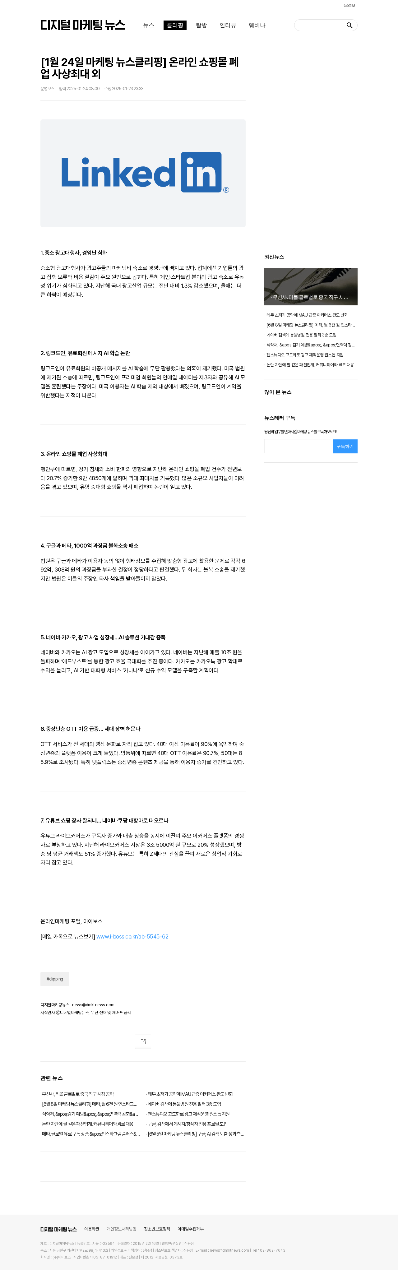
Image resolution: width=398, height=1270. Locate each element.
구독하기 (345, 446)
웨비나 (257, 25)
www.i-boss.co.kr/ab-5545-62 (132, 936)
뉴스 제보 (349, 5)
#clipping (55, 978)
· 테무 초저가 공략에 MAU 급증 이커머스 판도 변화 (306, 315)
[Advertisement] (311, 148)
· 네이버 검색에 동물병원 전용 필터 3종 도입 (300, 334)
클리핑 (175, 25)
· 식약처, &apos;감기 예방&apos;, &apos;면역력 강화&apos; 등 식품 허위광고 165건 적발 (310, 344)
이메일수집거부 (191, 1228)
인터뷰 (228, 25)
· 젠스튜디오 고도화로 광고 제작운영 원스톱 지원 (304, 354)
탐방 (201, 25)
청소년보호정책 (157, 1228)
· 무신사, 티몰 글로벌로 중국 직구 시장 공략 (314, 297)
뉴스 (148, 25)
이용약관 (91, 1228)
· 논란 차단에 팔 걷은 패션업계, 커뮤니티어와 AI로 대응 (309, 364)
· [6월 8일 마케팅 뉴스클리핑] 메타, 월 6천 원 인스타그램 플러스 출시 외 (310, 324)
